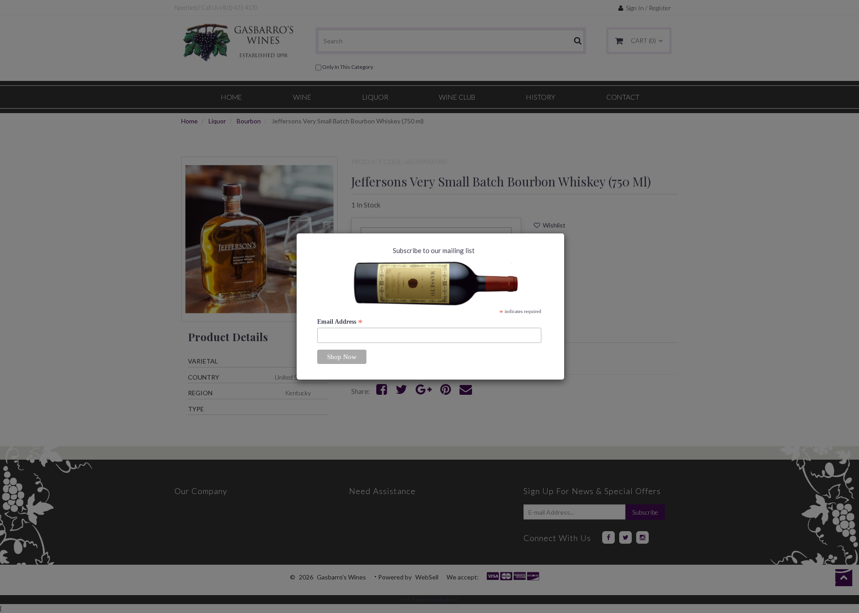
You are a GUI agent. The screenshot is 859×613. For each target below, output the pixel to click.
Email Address (340, 321)
